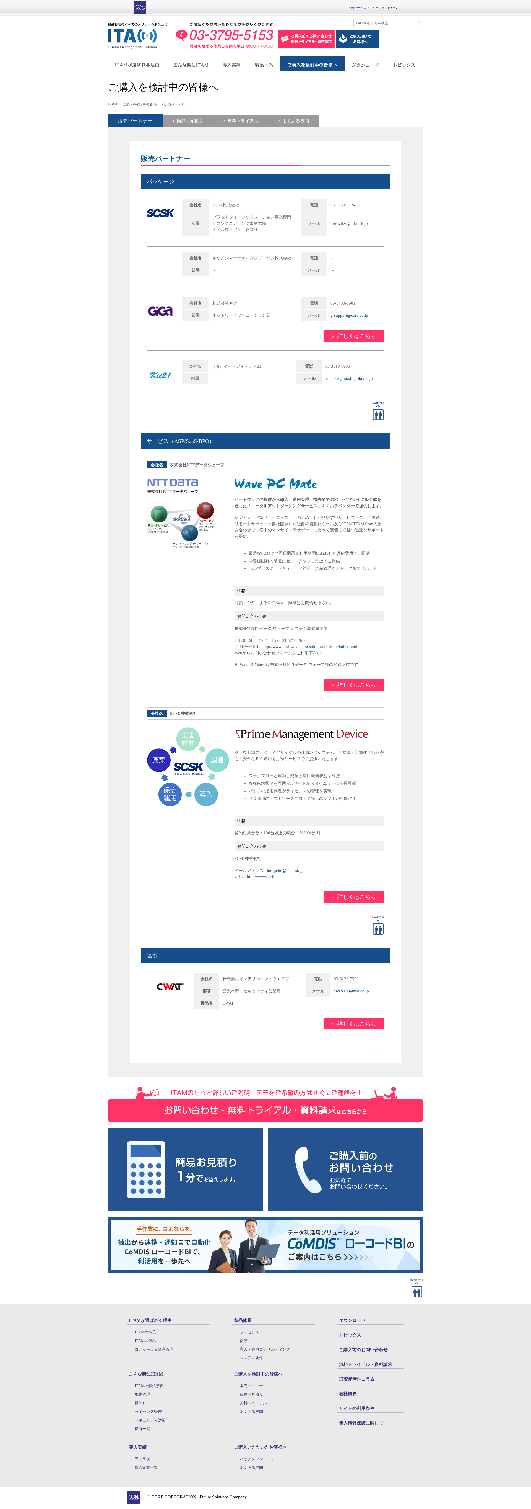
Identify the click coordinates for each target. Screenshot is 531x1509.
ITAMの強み (145, 1341)
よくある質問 (295, 121)
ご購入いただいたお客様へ (260, 1447)
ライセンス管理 (148, 1412)
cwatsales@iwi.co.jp (351, 991)
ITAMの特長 (145, 1332)
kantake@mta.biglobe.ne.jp (349, 378)
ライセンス (249, 1332)
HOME (113, 104)
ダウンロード (352, 1320)
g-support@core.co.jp (349, 315)
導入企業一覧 (146, 1468)
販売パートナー (135, 121)
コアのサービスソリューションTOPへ (371, 7)
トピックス (350, 1335)
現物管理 (142, 1394)
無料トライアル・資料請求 (365, 1364)
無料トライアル (242, 121)
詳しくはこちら (356, 336)
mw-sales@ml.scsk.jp (349, 223)
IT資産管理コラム (357, 1379)
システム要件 (251, 1358)
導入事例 (142, 1459)
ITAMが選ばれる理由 (150, 1320)
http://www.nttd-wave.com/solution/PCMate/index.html (309, 646)
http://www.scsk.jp (263, 876)
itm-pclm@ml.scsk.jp (285, 870)
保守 (244, 1341)
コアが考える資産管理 (154, 1349)
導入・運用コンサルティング (265, 1349)
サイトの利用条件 (356, 1408)
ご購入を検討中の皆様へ (258, 1374)
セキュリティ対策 (150, 1420)
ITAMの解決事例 (149, 1386)
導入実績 (138, 1447)
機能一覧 (142, 1429)
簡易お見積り (190, 121)
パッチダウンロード (257, 1459)
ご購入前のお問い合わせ (363, 1349)
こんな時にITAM (146, 1374)
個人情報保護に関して (361, 1423)
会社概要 (348, 1393)
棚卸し (140, 1403)
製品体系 (243, 1320)
